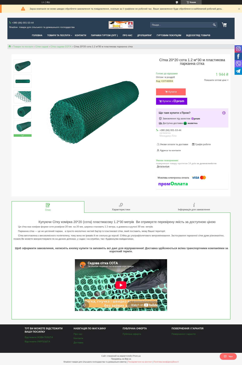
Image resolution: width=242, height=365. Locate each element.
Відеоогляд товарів (198, 35)
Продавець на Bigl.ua (121, 359)
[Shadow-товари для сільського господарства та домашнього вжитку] (121, 25)
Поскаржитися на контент (140, 362)
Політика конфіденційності (166, 362)
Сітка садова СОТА (61, 46)
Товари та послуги (58, 35)
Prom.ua (137, 356)
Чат (231, 356)
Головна (37, 35)
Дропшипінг (144, 35)
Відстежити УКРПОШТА (37, 341)
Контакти (80, 35)
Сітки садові (41, 46)
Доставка (78, 342)
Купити (172, 91)
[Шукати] (214, 24)
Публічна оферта (132, 334)
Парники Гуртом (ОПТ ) (104, 35)
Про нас (127, 35)
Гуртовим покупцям (169, 35)
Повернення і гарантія (184, 334)
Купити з (167, 101)
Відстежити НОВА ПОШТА (39, 337)
